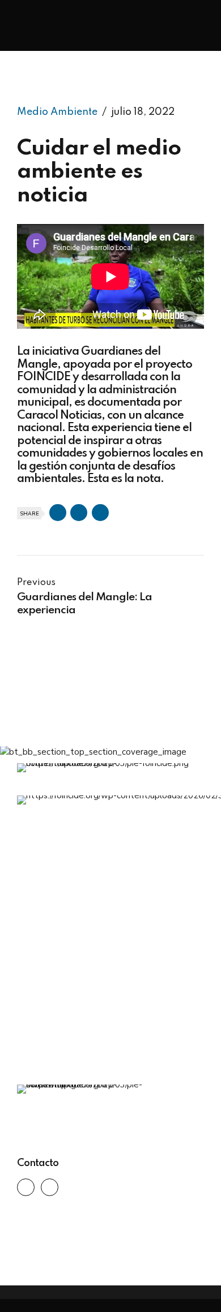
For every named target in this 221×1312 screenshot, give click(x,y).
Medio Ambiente (57, 112)
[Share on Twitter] (78, 512)
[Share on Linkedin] (100, 512)
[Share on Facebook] (57, 512)
